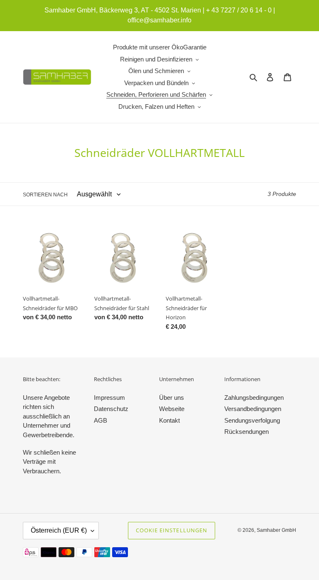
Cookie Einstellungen (171, 530)
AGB (100, 420)
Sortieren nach (45, 195)
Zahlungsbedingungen (254, 397)
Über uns (171, 397)
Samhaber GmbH (276, 530)
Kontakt (169, 420)
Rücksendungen (246, 431)
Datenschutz (111, 408)
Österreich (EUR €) (59, 530)
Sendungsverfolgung (252, 420)
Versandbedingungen (252, 408)
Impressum (109, 397)
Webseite (171, 408)
